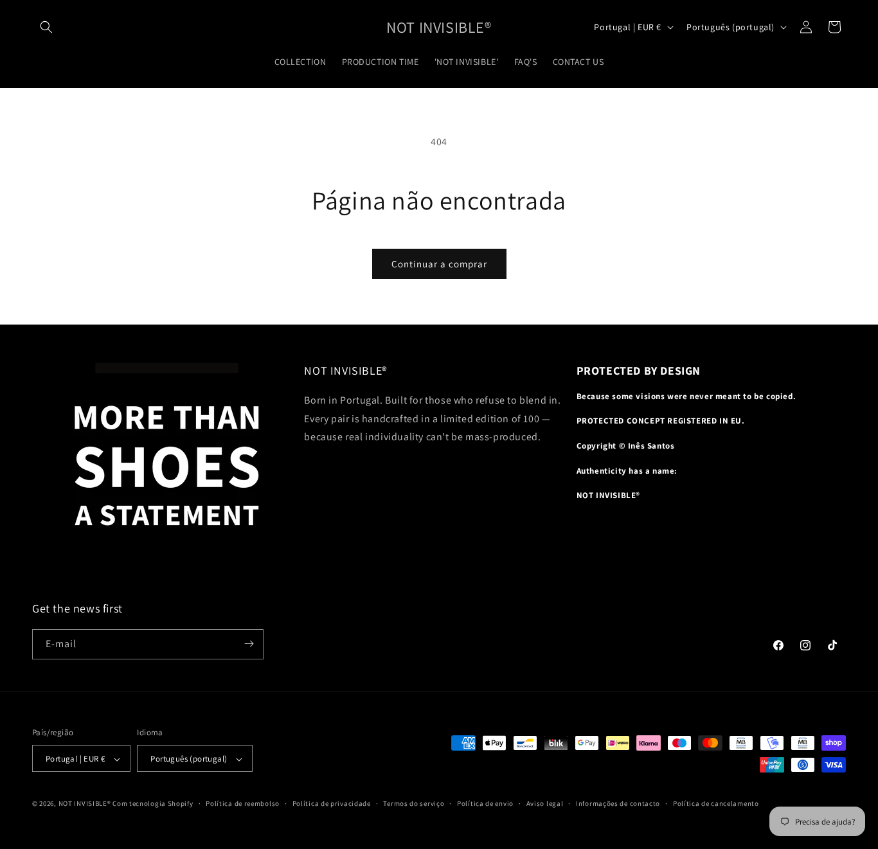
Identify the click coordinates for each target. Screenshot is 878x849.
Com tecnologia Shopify (152, 804)
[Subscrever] (249, 644)
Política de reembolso (243, 803)
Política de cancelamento (716, 803)
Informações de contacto (618, 803)
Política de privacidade (331, 803)
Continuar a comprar (439, 264)
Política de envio (485, 803)
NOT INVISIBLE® (84, 804)
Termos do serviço (413, 803)
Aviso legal (545, 803)
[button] (46, 27)
